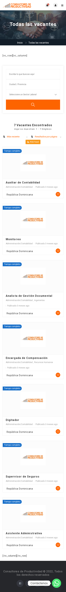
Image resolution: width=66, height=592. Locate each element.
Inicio (20, 42)
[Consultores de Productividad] (18, 5)
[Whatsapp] (56, 583)
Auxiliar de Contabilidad (23, 182)
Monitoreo (13, 239)
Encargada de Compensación (27, 358)
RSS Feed (34, 142)
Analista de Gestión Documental (29, 295)
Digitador (12, 420)
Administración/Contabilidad (19, 187)
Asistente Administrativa (24, 533)
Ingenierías (39, 300)
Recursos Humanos (43, 362)
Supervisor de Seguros (22, 476)
